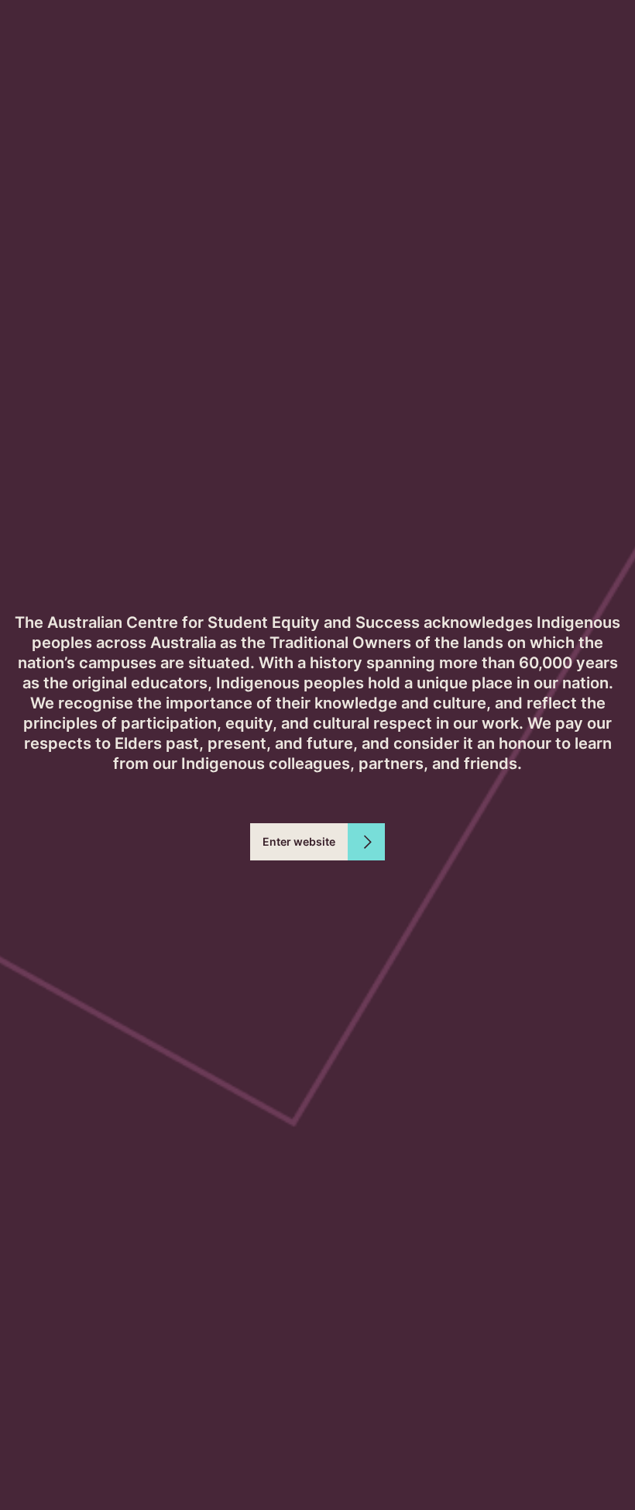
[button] (317, 841)
